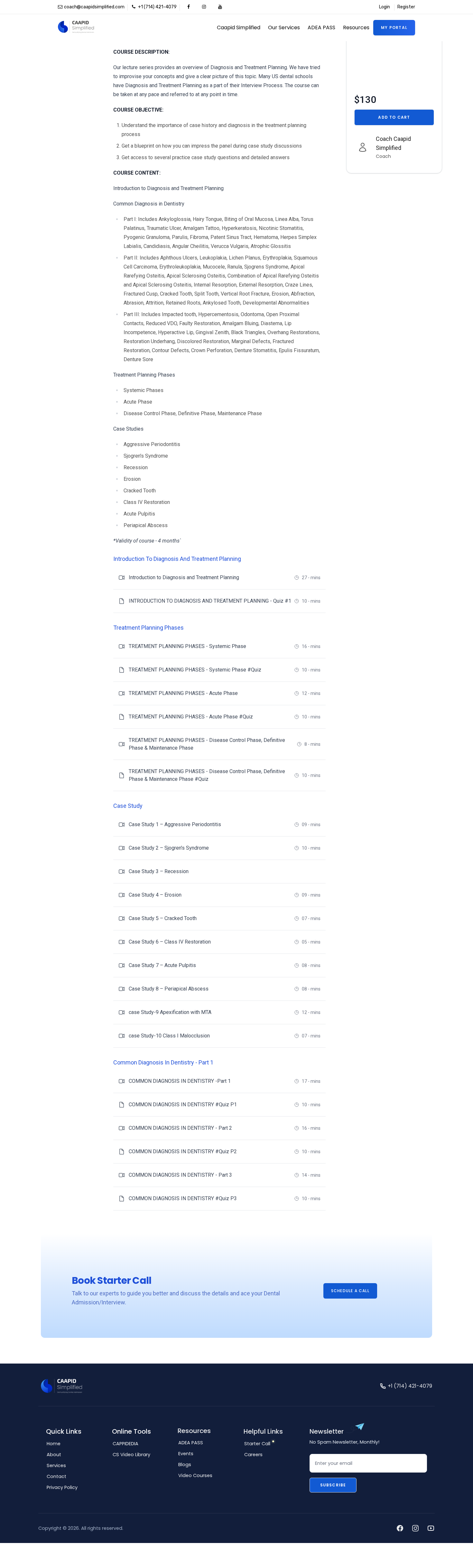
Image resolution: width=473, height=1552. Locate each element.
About (54, 1454)
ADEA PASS (321, 27)
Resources (356, 27)
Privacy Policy (62, 1487)
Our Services (284, 27)
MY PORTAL (394, 27)
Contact (56, 1476)
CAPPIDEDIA (125, 1443)
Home (53, 1443)
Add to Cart (394, 117)
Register (406, 7)
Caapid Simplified (238, 27)
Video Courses (195, 1475)
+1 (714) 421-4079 (157, 7)
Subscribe (333, 1485)
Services (56, 1465)
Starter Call (257, 1443)
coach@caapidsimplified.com (94, 7)
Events (185, 1453)
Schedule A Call (350, 1290)
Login (384, 7)
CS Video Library (131, 1454)
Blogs (184, 1464)
